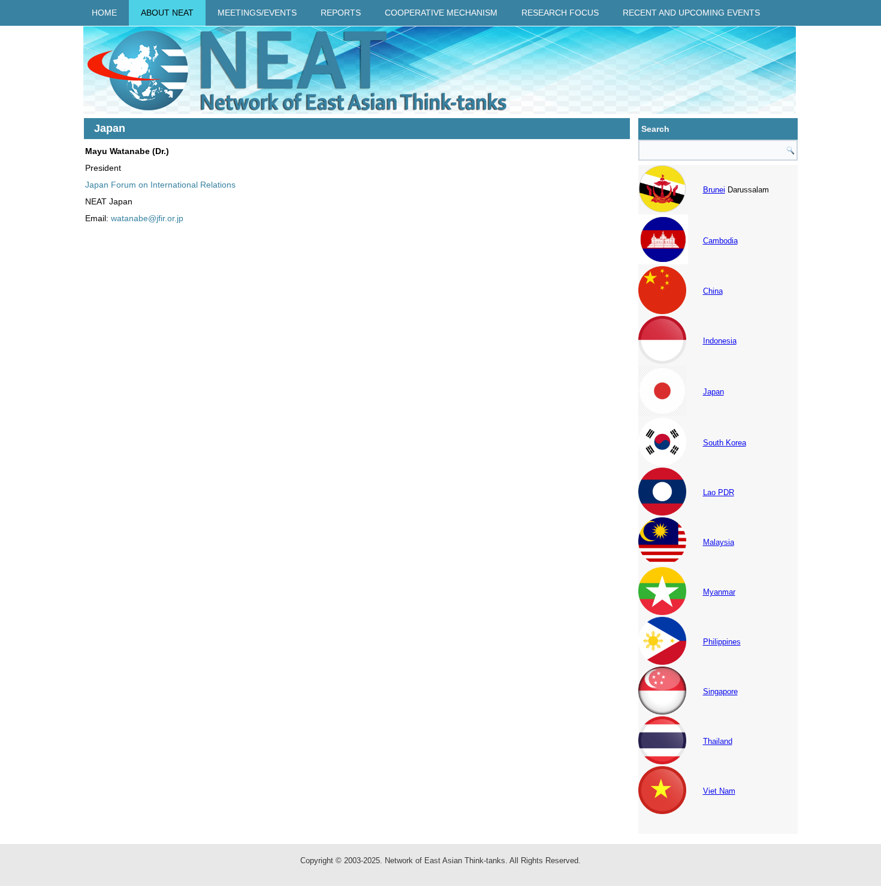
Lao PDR (718, 492)
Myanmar (719, 591)
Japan (713, 391)
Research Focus (560, 12)
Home (104, 12)
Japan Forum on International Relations (160, 184)
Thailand (717, 741)
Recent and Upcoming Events (691, 12)
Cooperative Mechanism (441, 12)
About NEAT (167, 12)
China (713, 291)
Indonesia (720, 340)
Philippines (722, 641)
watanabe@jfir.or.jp (147, 218)
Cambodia (720, 240)
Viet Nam (719, 790)
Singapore (720, 691)
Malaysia (718, 542)
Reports (341, 12)
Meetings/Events (257, 12)
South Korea (724, 442)
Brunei (714, 189)
